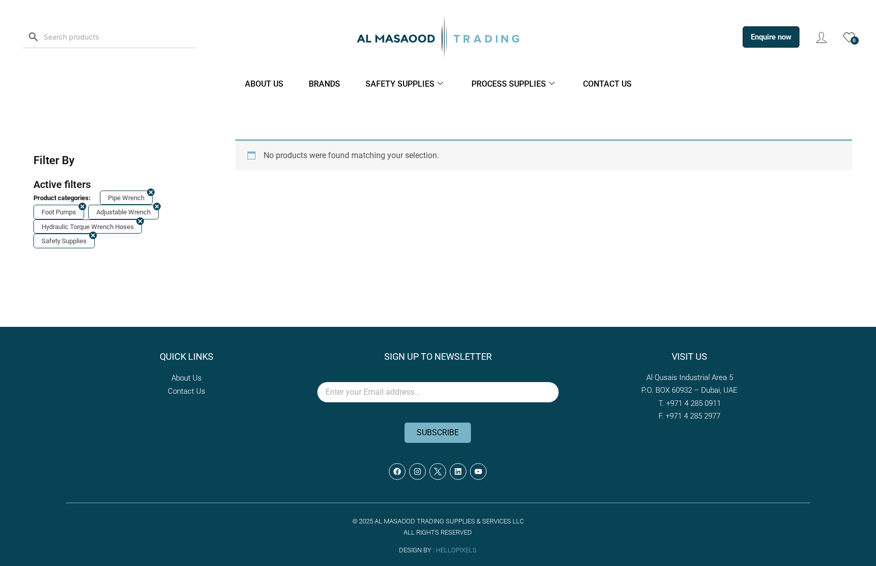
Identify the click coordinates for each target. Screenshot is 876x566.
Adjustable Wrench (123, 212)
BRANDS (324, 84)
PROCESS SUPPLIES (508, 84)
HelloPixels (456, 550)
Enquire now (771, 37)
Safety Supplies (64, 241)
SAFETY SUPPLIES (400, 84)
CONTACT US (607, 84)
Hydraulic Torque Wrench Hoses (88, 227)
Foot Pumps (59, 212)
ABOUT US (264, 84)
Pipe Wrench (126, 198)
